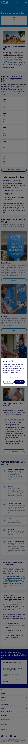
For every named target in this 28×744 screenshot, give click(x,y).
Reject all (8, 382)
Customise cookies (14, 377)
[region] (14, 372)
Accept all (19, 382)
